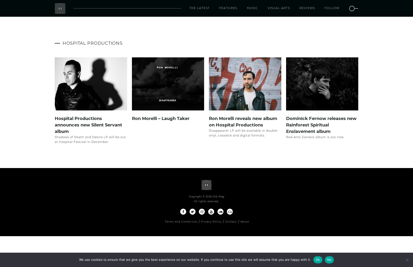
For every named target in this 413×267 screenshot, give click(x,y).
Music (252, 8)
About (244, 221)
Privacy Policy (211, 221)
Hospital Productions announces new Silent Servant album (88, 125)
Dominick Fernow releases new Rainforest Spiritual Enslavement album (321, 125)
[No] (407, 259)
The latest (199, 8)
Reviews (307, 8)
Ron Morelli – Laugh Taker (161, 118)
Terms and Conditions (181, 221)
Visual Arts (279, 8)
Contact (231, 221)
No (329, 260)
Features (228, 8)
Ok (318, 260)
